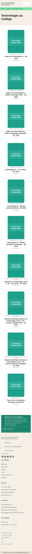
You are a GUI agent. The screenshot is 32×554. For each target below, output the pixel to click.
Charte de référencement (7, 544)
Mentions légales (5, 537)
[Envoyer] (28, 429)
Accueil (3, 8)
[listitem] (2, 456)
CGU (2, 539)
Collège (8, 8)
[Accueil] (7, 3)
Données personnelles (6, 532)
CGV (2, 541)
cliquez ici (14, 424)
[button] (16, 464)
